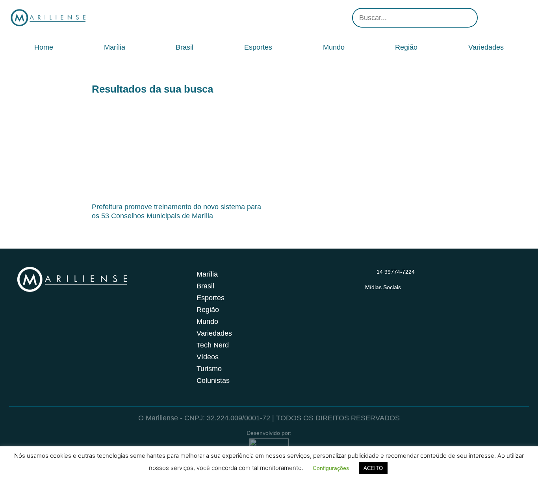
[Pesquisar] (467, 18)
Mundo (334, 47)
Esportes (258, 47)
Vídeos (208, 357)
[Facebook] (497, 18)
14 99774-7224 (396, 272)
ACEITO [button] (373, 468)
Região (406, 47)
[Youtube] (509, 18)
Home (43, 47)
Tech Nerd (213, 345)
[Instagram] (486, 18)
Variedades (486, 47)
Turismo (209, 369)
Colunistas (213, 380)
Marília (114, 47)
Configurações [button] (331, 468)
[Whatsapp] (521, 18)
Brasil (184, 47)
